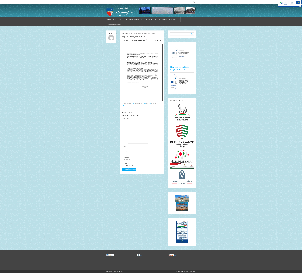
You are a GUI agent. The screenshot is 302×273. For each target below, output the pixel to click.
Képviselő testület (151, 19)
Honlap (124, 146)
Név (123, 136)
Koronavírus (163, 19)
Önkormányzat (138, 19)
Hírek (125, 105)
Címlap (109, 19)
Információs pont (173, 19)
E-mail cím (123, 141)
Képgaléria (129, 19)
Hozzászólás (124, 119)
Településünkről (118, 19)
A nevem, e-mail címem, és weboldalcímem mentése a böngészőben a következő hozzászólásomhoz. (126, 157)
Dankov (182, 271)
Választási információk (114, 24)
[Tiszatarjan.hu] (119, 11)
